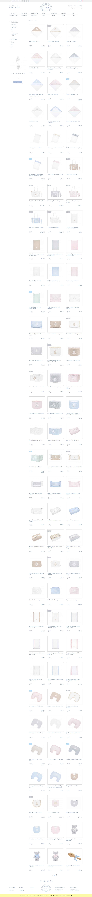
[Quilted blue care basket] (55, 431)
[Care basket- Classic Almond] (37, 378)
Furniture (13, 24)
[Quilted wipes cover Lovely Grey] (74, 537)
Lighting (13, 37)
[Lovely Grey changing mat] (37, 351)
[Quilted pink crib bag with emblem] (74, 484)
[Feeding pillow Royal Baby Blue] (37, 777)
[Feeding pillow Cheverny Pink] (55, 750)
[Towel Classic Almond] (55, 32)
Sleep (12, 29)
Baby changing (14, 32)
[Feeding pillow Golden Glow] (37, 697)
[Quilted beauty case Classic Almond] (55, 564)
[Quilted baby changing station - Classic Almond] (74, 218)
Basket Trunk (14, 25)
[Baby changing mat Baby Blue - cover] (55, 670)
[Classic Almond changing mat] (74, 324)
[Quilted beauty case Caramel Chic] (37, 564)
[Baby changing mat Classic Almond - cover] (55, 617)
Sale (12, 47)
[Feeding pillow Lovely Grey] (37, 723)
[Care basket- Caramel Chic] (74, 351)
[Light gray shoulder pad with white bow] (74, 830)
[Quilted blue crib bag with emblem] (55, 484)
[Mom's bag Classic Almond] (37, 192)
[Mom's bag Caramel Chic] (74, 165)
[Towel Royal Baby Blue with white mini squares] (37, 85)
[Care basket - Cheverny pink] (37, 404)
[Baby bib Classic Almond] (37, 803)
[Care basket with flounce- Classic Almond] (55, 351)
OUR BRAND (32, 887)
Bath (13, 35)
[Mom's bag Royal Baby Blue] (37, 218)
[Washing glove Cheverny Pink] (55, 165)
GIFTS (12, 44)
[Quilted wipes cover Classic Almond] (55, 537)
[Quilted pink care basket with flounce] (74, 378)
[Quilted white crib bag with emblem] (37, 511)
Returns (21, 887)
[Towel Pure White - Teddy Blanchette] (55, 59)
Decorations (14, 39)
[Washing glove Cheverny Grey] (74, 138)
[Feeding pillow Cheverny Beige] (37, 750)
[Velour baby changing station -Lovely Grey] (55, 245)
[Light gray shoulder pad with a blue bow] (37, 856)
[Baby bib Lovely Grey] (74, 803)
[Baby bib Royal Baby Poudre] (55, 830)
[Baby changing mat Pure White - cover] (37, 670)
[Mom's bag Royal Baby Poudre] (74, 192)
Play (12, 41)
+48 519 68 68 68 (14, 6)
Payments (11, 889)
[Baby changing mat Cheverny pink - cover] (37, 644)
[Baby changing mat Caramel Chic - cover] (37, 617)
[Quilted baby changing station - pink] (74, 271)
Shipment (11, 890)
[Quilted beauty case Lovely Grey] (74, 564)
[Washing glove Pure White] (37, 138)
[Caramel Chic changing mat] (55, 324)
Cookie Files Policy (42, 895)
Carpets (12, 42)
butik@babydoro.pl (15, 7)
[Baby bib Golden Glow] (55, 803)
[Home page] (46, 7)
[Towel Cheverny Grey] (74, 59)
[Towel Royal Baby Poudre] (74, 112)
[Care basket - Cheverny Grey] (55, 404)
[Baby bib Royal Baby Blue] (37, 830)
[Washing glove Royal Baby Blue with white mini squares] (37, 165)
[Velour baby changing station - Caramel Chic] (37, 245)
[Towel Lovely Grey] (74, 32)
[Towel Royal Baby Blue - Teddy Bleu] (55, 112)
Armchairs (13, 27)
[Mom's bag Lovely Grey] (55, 192)
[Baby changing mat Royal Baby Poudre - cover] (74, 670)
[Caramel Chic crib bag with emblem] (55, 457)
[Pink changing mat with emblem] (55, 298)
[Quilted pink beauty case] (74, 590)
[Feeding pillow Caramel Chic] (55, 697)
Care (12, 30)
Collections (13, 21)
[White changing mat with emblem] (74, 298)
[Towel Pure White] (37, 112)
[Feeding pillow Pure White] (55, 723)
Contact (32, 889)
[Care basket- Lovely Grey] (55, 378)
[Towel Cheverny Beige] (74, 85)
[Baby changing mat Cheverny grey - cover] (55, 644)
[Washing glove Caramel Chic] (55, 138)
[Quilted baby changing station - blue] (55, 271)
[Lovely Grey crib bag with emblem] (37, 484)
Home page (30, 20)
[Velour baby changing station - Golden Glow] (74, 245)
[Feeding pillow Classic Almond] (74, 697)
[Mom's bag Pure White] (55, 218)
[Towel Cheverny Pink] (55, 85)
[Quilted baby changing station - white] (37, 271)
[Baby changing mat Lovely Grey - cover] (74, 617)
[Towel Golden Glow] (37, 59)
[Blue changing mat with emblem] (37, 324)
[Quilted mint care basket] (37, 457)
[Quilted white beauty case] (37, 590)
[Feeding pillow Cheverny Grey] (74, 750)
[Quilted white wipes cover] (55, 511)
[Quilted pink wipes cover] (74, 431)
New (11, 45)
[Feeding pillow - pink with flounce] (74, 723)
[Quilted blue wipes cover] (74, 511)
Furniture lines (14, 22)
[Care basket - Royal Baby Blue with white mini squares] (74, 404)
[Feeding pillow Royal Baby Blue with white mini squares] (55, 777)
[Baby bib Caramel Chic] (74, 777)
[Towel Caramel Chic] (37, 32)
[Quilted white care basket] (37, 431)
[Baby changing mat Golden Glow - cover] (74, 644)
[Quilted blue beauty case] (55, 590)
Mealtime (13, 34)
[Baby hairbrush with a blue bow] (74, 856)
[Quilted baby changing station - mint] (37, 298)
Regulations (12, 887)
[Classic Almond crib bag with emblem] (74, 457)
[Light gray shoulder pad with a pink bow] (55, 856)
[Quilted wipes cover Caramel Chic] (37, 537)
